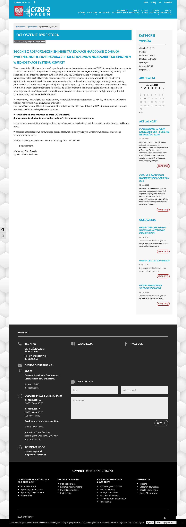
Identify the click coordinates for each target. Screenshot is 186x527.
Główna (81, 13)
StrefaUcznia (144, 11)
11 (145, 98)
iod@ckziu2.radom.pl (35, 454)
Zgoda (150, 522)
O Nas (153, 2)
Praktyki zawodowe (69, 490)
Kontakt (168, 2)
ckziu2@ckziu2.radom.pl (39, 365)
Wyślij (161, 423)
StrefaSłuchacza (154, 11)
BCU (141, 51)
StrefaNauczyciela (166, 11)
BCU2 (146, 2)
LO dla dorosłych (146, 59)
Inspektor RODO (35, 447)
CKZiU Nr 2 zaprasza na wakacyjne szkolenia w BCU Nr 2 (154, 178)
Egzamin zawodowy (109, 495)
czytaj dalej (163, 166)
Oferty (142, 62)
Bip (160, 2)
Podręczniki (26, 495)
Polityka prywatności (166, 522)
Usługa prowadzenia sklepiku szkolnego (150, 287)
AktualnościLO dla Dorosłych (120, 11)
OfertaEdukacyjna (134, 11)
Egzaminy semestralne (32, 489)
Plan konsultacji (28, 486)
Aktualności (104, 13)
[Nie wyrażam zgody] (182, 522)
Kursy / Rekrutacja (149, 493)
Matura (143, 483)
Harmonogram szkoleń (111, 486)
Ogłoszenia (92, 13)
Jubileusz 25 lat (145, 55)
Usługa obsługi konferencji (154, 260)
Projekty (142, 69)
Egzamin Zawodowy (149, 486)
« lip (141, 112)
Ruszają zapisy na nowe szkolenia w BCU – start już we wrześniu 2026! (154, 132)
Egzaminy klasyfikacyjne (32, 492)
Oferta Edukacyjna (149, 490)
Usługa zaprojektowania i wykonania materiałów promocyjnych (153, 230)
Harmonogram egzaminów (113, 498)
